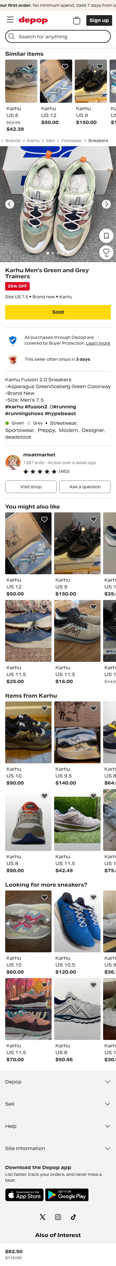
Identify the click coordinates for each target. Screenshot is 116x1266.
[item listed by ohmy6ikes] (28, 1009)
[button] (67, 471)
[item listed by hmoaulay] (77, 732)
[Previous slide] (9, 204)
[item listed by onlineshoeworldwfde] (77, 820)
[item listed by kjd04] (28, 543)
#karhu (15, 407)
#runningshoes (25, 413)
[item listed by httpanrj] (28, 732)
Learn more (98, 343)
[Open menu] (10, 19)
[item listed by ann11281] (28, 631)
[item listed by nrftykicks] (77, 1009)
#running (64, 407)
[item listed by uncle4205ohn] (77, 631)
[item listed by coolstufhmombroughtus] (28, 921)
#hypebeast (60, 413)
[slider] (58, 204)
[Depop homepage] (33, 20)
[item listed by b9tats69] (77, 543)
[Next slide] (106, 204)
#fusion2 (37, 407)
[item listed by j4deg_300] (28, 820)
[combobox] (58, 36)
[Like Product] (30, 66)
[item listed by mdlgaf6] (77, 921)
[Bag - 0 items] (77, 20)
